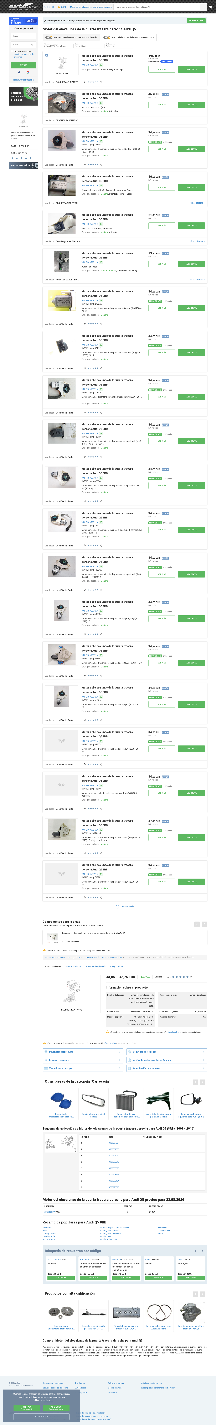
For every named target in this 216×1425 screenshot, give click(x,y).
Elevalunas (162, 1227)
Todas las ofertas (53, 966)
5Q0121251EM (56, 1259)
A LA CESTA (191, 69)
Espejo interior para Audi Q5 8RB (94, 1115)
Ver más (162, 69)
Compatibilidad (116, 966)
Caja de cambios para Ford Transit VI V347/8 (191, 1327)
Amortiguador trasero (109, 1230)
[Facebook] (19, 72)
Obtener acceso (196, 20)
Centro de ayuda (115, 1388)
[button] (69, 46)
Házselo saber (173, 1032)
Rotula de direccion (108, 1239)
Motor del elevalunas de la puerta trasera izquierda (133, 37)
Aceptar (27, 1408)
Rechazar (56, 1408)
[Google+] (28, 72)
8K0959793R (114, 1149)
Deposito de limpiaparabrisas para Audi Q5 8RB (61, 1115)
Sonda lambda (49, 1239)
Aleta (45, 1230)
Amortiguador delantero (110, 1233)
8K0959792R (114, 1143)
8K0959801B (114, 1162)
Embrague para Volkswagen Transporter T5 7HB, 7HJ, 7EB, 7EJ (61, 1327)
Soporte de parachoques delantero (115, 1227)
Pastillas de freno (50, 1236)
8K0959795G (114, 1155)
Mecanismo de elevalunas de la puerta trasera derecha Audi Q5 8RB (93, 933)
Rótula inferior (106, 1236)
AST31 (152, 1259)
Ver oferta (61, 1278)
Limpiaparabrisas (50, 1233)
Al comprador (81, 1392)
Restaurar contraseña (23, 80)
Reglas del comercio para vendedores (91, 1413)
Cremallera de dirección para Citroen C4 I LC (93, 1327)
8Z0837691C (114, 1187)
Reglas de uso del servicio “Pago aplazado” (93, 1419)
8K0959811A (114, 1174)
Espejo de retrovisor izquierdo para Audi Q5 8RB (191, 1115)
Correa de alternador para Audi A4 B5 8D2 (158, 1327)
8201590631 (90, 1259)
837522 (184, 1259)
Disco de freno (164, 1230)
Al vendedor (80, 1388)
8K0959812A (114, 1181)
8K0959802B (114, 1168)
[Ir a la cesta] (212, 7)
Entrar (23, 65)
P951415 (122, 1259)
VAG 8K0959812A (90, 65)
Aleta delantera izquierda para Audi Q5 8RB (158, 1115)
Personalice (41, 1417)
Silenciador (47, 1227)
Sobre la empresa (116, 1383)
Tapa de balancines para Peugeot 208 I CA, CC (126, 1327)
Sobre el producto (73, 966)
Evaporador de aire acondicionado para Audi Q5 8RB (126, 1115)
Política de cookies (41, 1400)
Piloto (160, 1233)
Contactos (112, 1392)
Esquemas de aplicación (95, 966)
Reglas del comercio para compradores (92, 1416)
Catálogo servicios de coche (55, 1388)
